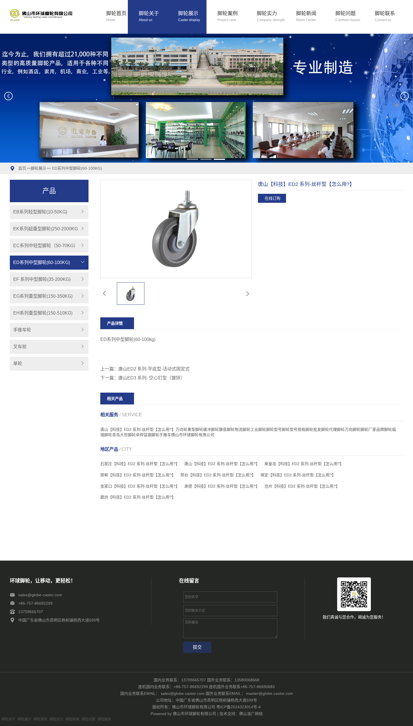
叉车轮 (20, 346)
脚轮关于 (149, 16)
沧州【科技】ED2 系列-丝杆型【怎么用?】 (302, 486)
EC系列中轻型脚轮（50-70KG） (45, 245)
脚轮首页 (116, 16)
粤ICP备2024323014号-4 (238, 707)
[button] (192, 159)
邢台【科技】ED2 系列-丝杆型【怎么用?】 (218, 475)
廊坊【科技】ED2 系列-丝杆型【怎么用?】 (138, 497)
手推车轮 (22, 329)
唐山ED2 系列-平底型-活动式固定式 (154, 369)
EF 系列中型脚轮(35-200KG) (42, 279)
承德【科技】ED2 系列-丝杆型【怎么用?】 (222, 486)
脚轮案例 (227, 16)
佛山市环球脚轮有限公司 (194, 713)
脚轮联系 (385, 16)
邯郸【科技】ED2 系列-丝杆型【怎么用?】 (138, 475)
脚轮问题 (347, 16)
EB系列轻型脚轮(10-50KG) (40, 212)
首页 (22, 168)
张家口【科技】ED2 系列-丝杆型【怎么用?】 (140, 486)
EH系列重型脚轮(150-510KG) (42, 313)
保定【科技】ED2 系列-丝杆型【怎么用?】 (298, 475)
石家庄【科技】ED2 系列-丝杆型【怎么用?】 (140, 463)
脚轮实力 (271, 16)
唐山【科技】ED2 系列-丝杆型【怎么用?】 (222, 463)
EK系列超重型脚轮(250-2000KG (45, 228)
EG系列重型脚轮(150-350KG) (42, 296)
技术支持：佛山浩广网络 (241, 713)
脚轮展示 (189, 16)
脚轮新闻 (306, 16)
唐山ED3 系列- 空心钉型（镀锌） (151, 377)
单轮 (17, 363)
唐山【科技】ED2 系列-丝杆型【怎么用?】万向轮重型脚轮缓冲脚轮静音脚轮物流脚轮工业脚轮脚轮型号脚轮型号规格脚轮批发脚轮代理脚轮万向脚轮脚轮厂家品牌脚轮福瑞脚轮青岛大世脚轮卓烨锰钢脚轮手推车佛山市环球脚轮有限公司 (248, 432)
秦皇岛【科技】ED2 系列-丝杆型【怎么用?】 (304, 463)
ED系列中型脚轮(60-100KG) (76, 168)
